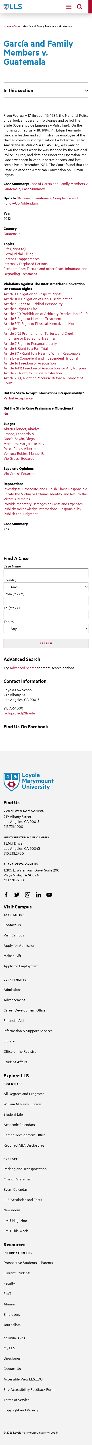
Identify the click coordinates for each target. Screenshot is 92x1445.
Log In (54, 1432)
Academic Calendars (19, 1124)
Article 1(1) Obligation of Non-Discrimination (38, 298)
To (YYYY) (12, 607)
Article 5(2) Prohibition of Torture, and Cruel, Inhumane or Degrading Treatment (38, 336)
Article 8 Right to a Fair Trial (26, 348)
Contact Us (12, 924)
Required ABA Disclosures (24, 1145)
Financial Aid (14, 1020)
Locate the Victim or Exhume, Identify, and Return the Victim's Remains (45, 496)
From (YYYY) (14, 593)
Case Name (12, 565)
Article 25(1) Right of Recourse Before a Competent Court (43, 380)
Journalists (12, 1324)
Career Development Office (24, 1009)
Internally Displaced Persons (26, 263)
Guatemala (12, 233)
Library (9, 1040)
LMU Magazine (15, 1220)
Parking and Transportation (25, 1168)
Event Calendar (15, 1189)
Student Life (13, 1114)
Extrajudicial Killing (18, 253)
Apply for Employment (21, 965)
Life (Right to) (15, 248)
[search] (79, 6)
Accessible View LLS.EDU (23, 1378)
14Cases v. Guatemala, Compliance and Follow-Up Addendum (41, 200)
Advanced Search (23, 667)
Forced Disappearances (22, 258)
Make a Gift (12, 955)
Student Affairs (15, 1061)
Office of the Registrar (21, 1051)
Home (7, 26)
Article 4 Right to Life (20, 308)
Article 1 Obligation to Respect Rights (33, 293)
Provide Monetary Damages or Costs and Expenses (43, 503)
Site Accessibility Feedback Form (29, 1389)
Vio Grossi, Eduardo (19, 458)
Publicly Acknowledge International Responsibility (42, 508)
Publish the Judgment (21, 513)
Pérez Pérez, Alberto (20, 448)
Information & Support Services (28, 1030)
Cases (17, 26)
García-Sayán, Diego (19, 438)
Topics (9, 621)
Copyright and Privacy (21, 1409)
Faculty (9, 1283)
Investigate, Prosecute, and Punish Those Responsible (45, 488)
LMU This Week (16, 1230)
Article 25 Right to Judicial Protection (33, 372)
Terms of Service (16, 1399)
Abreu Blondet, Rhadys (21, 428)
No (6, 413)
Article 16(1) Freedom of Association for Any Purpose (45, 367)
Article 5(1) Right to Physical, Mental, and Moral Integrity (40, 326)
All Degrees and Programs (24, 1093)
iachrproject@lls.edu (19, 712)
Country (10, 579)
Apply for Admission (19, 945)
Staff (7, 1293)
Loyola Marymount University (27, 1432)
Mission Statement (18, 1178)
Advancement (14, 999)
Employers (12, 1314)
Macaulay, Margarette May (24, 443)
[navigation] (68, 6)
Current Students (17, 1272)
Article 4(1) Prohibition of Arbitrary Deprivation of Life (46, 313)
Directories (12, 1358)
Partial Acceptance (18, 397)
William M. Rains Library (22, 1103)
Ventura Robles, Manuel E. (24, 453)
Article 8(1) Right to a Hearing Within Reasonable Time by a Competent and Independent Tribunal (42, 355)
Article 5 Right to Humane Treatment (32, 318)
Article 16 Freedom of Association (30, 362)
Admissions (12, 989)
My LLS (9, 1347)
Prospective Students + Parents (28, 1262)
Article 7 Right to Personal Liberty (30, 343)
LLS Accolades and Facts (23, 1199)
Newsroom (12, 1209)
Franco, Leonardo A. (19, 433)
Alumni (9, 1303)
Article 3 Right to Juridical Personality (33, 303)
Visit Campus (14, 934)
